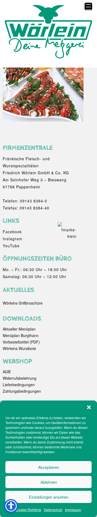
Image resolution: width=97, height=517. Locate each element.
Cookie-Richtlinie (28, 509)
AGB (7, 371)
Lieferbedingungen (19, 384)
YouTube (11, 245)
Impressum (73, 509)
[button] (89, 407)
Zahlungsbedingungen (22, 391)
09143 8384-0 (33, 201)
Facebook (12, 231)
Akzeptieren (48, 467)
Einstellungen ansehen (48, 497)
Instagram (12, 238)
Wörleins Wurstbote (19, 348)
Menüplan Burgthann (21, 335)
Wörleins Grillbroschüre (23, 303)
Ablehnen (48, 482)
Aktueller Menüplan (19, 329)
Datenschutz (53, 509)
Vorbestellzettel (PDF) (21, 342)
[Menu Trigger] (88, 6)
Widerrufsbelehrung (19, 378)
